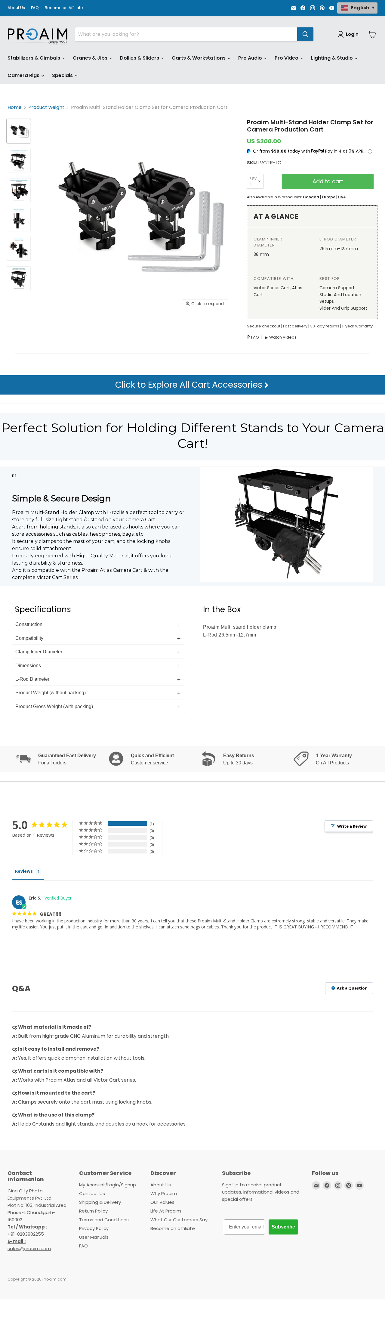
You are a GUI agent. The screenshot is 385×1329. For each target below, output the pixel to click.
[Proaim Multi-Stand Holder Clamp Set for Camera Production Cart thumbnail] (19, 131)
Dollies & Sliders (140, 57)
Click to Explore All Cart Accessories (189, 385)
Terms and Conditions (104, 1219)
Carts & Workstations (199, 57)
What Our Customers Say (179, 1219)
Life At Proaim (165, 1211)
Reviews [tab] (24, 871)
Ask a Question (352, 988)
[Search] (305, 34)
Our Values (162, 1202)
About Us (16, 8)
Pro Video (287, 57)
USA (342, 197)
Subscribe (283, 1226)
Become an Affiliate (64, 8)
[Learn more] (370, 151)
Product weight (46, 107)
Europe (328, 197)
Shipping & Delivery (100, 1202)
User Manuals (94, 1237)
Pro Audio (250, 57)
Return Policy (93, 1211)
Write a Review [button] (352, 826)
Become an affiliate (172, 1228)
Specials (63, 75)
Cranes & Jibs (91, 57)
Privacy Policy (94, 1228)
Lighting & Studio (332, 57)
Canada (311, 197)
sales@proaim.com (29, 1248)
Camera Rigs (24, 75)
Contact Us (92, 1193)
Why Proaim (163, 1193)
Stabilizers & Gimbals (34, 57)
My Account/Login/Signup (107, 1185)
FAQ (35, 8)
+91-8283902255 (26, 1234)
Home (15, 107)
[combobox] (186, 34)
